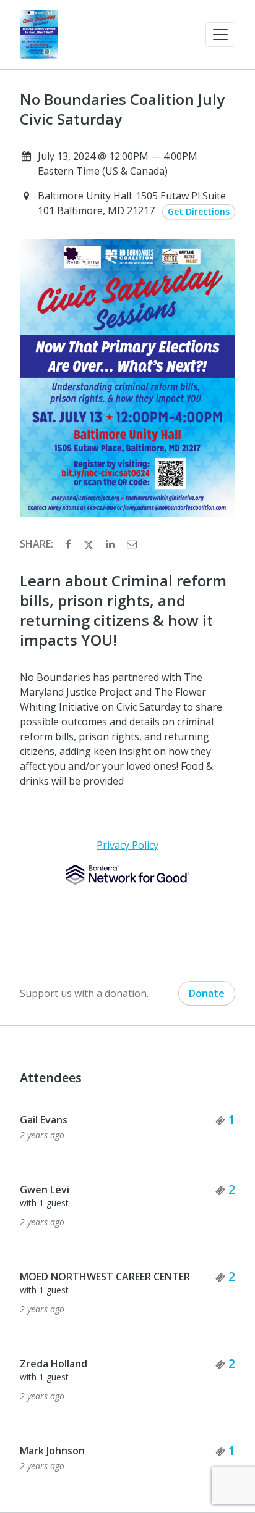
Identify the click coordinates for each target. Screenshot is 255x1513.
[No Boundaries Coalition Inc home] (39, 34)
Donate (207, 993)
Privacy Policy (127, 845)
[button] (220, 34)
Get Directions (199, 211)
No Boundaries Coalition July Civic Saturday (122, 109)
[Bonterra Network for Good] (127, 874)
